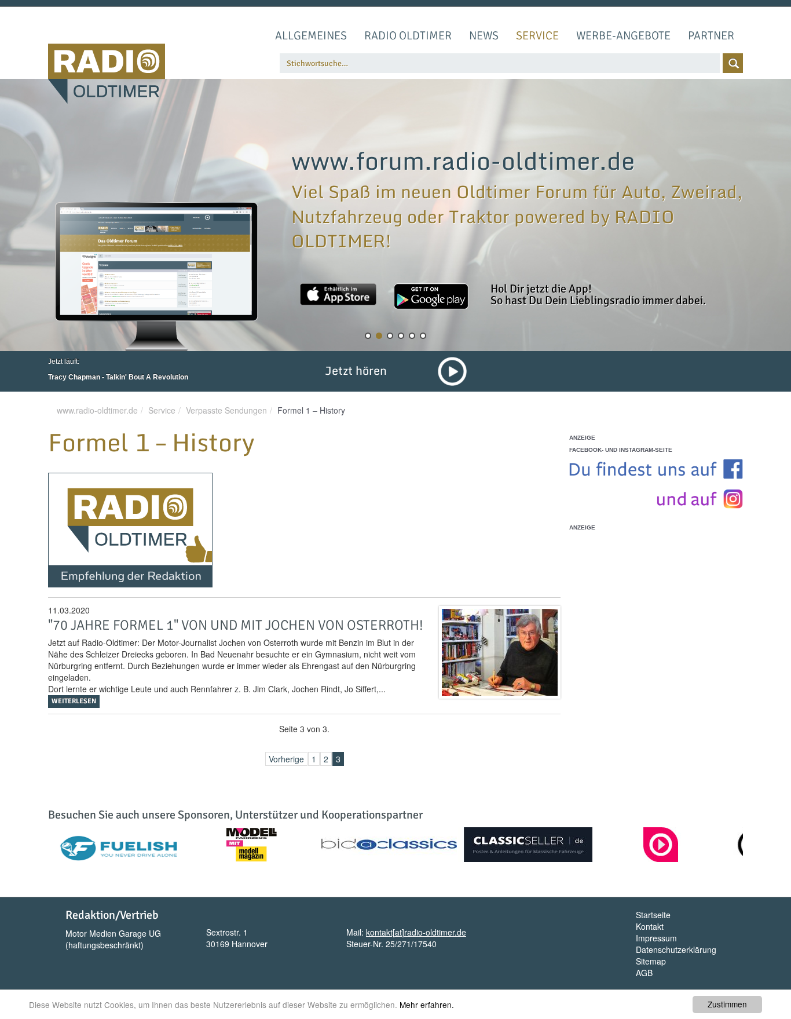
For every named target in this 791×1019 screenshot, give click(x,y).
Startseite (653, 915)
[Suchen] (733, 63)
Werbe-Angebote (623, 35)
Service (537, 35)
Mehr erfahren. (427, 1004)
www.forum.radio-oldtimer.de (463, 160)
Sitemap (651, 961)
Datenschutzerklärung (676, 949)
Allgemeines (311, 35)
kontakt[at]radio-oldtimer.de (416, 932)
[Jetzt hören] (452, 370)
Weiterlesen (74, 701)
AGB (644, 972)
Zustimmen (727, 1004)
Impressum (656, 938)
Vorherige (286, 759)
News (484, 35)
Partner (711, 35)
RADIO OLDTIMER (408, 35)
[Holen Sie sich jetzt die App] (338, 294)
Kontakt (650, 926)
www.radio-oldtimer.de (97, 410)
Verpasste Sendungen (226, 410)
